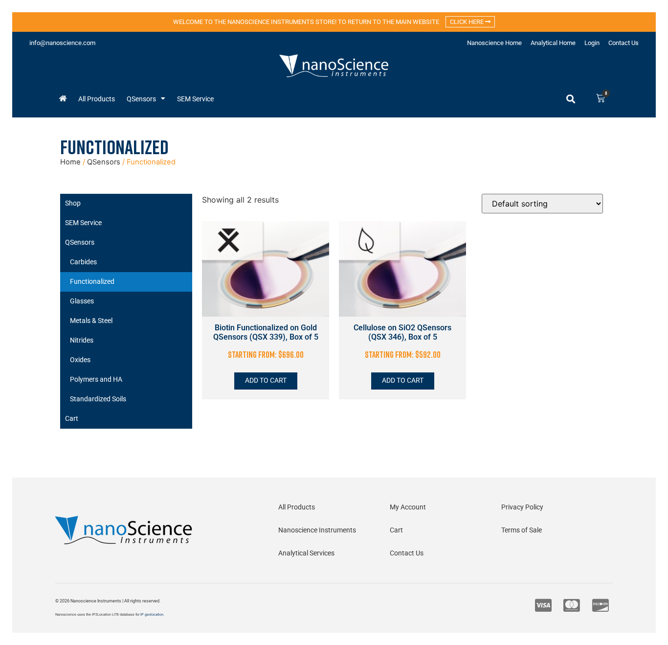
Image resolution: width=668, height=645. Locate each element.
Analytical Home (553, 42)
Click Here (467, 21)
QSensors (141, 99)
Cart (71, 419)
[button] (570, 99)
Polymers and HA (96, 379)
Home (70, 162)
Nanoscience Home (494, 42)
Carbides (83, 262)
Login (592, 42)
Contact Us (623, 42)
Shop (73, 203)
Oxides (80, 360)
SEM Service (195, 99)
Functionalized (92, 281)
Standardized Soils (98, 399)
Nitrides (81, 340)
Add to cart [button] (266, 380)
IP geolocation (151, 614)
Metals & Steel (91, 321)
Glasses (82, 301)
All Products (96, 99)
